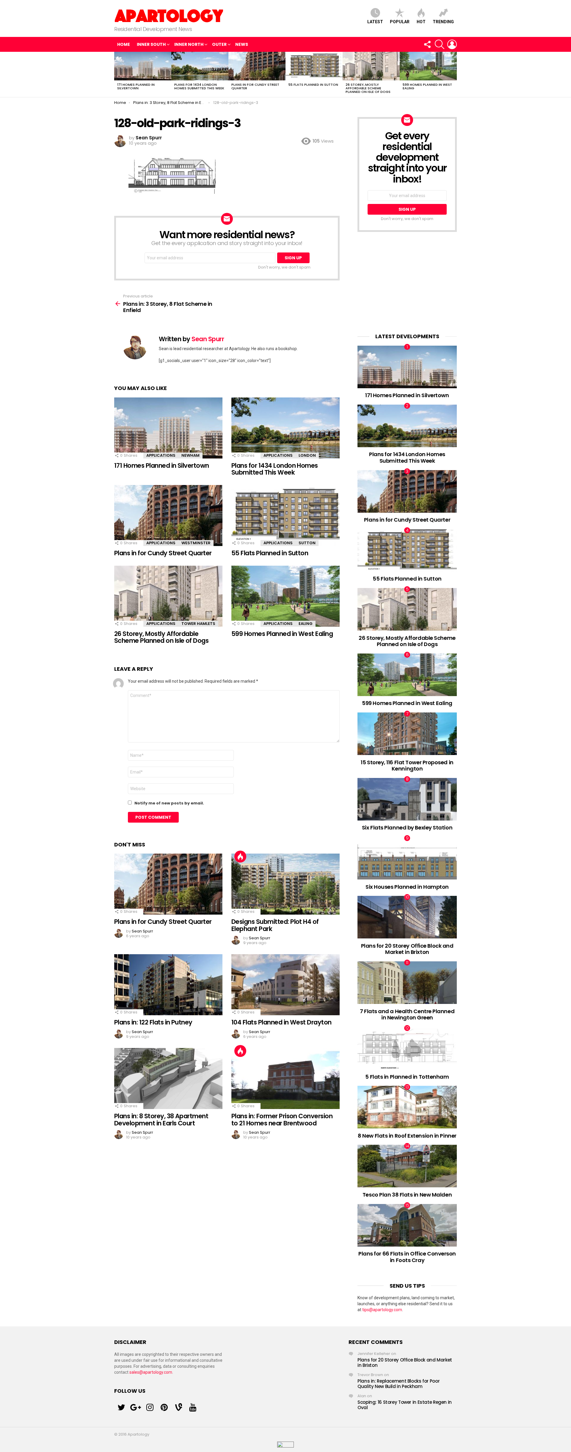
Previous (117, 74)
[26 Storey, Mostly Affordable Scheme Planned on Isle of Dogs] (371, 66)
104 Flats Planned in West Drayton (281, 1022)
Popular (400, 21)
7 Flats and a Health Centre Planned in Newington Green (407, 1014)
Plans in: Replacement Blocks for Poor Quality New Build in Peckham (398, 1383)
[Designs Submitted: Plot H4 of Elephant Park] (285, 884)
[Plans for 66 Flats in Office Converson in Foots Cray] (407, 1225)
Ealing (306, 623)
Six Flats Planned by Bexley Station (407, 827)
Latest (375, 21)
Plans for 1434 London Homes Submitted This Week (199, 86)
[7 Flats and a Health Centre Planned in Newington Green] (407, 982)
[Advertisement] (407, 282)
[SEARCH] (439, 44)
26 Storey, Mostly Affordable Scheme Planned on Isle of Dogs (368, 88)
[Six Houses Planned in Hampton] (407, 858)
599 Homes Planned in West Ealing (427, 86)
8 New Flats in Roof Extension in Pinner (407, 1135)
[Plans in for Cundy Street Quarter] (257, 66)
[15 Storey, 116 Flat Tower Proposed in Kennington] (407, 733)
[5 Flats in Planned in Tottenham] (407, 1048)
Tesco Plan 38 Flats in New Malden (407, 1194)
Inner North (188, 44)
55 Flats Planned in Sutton (313, 84)
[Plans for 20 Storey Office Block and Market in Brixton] (407, 917)
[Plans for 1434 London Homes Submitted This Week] (199, 66)
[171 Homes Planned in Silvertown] (142, 66)
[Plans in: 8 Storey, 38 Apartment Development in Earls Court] (168, 1078)
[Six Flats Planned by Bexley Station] (407, 799)
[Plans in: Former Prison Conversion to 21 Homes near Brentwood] (285, 1078)
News (241, 44)
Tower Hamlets (198, 623)
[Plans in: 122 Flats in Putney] (168, 984)
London (307, 455)
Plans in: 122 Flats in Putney (153, 1022)
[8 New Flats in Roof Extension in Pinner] (407, 1107)
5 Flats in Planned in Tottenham (407, 1076)
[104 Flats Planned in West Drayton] (285, 984)
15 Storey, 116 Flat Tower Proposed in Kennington (407, 766)
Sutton (307, 543)
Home (123, 44)
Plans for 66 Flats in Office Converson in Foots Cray (407, 1257)
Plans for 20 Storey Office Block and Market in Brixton (407, 949)
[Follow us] (427, 44)
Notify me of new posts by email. (169, 803)
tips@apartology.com (382, 1310)
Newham (190, 455)
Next (454, 74)
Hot (421, 21)
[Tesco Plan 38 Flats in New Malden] (407, 1166)
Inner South (151, 44)
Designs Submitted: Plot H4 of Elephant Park (275, 925)
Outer (219, 44)
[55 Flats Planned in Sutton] (314, 66)
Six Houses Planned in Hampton (407, 886)
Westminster (196, 543)
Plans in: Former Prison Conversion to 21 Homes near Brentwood (281, 1119)
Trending (443, 21)
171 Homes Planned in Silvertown (136, 86)
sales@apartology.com (150, 1372)
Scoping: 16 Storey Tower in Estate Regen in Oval (404, 1405)
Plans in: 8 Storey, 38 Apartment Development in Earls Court (161, 1119)
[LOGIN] (452, 44)
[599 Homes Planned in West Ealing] (428, 66)
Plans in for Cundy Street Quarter (255, 86)
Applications (160, 455)
